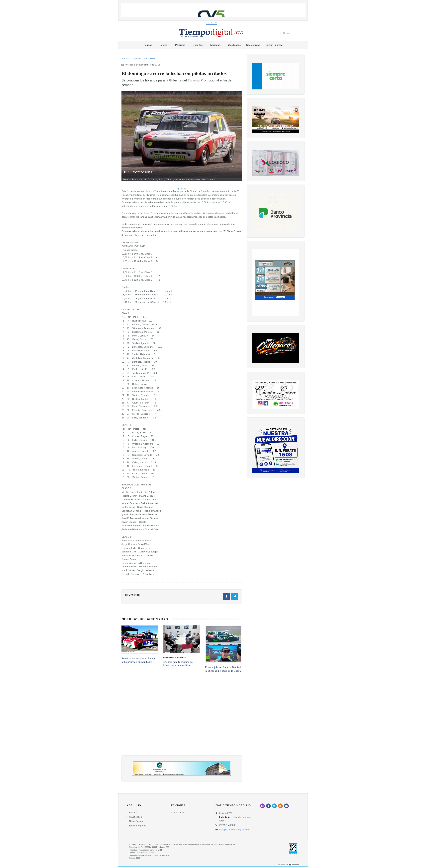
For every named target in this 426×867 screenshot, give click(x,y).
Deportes (136, 58)
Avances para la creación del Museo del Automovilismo (178, 663)
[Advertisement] (181, 719)
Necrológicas (136, 821)
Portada (125, 58)
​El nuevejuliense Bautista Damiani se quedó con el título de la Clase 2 (223, 668)
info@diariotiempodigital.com (234, 829)
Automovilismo (150, 58)
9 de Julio (211, 23)
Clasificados (135, 816)
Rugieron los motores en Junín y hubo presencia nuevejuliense (138, 660)
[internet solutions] (288, 864)
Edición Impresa (137, 825)
